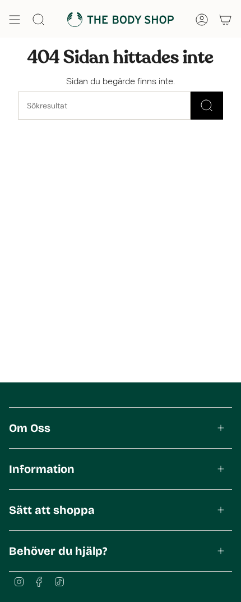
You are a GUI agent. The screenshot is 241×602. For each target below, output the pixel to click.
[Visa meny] (14, 20)
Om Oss (29, 428)
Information (42, 469)
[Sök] (207, 106)
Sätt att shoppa (52, 510)
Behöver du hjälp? (58, 551)
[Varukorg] (225, 20)
